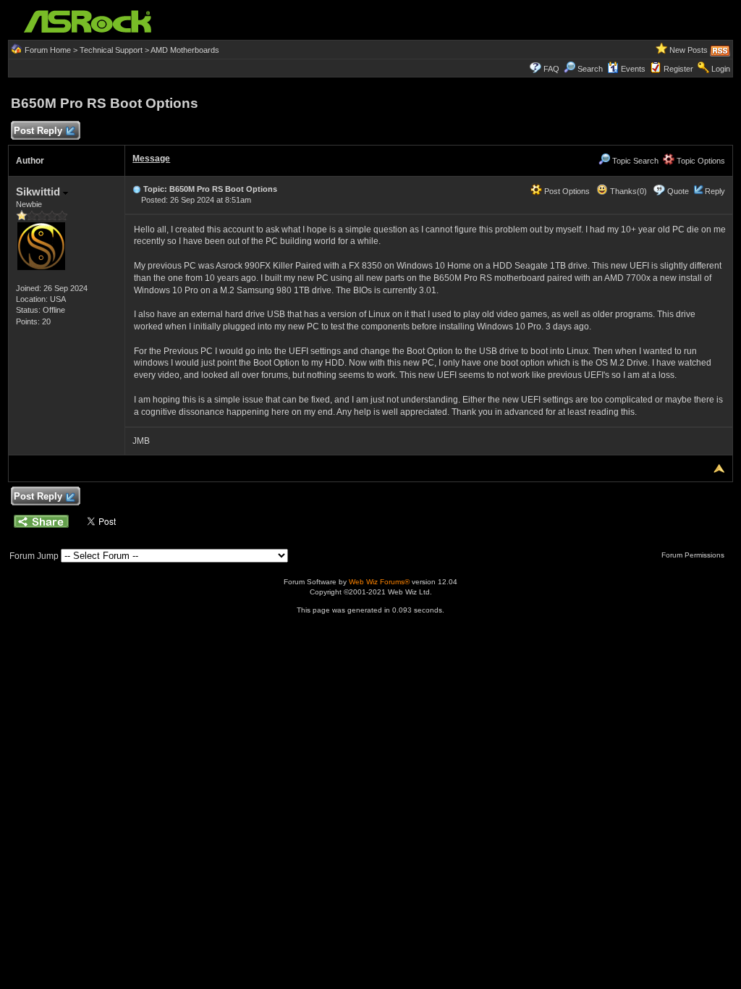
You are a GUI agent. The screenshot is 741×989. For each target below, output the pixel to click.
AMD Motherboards (185, 50)
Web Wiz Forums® (379, 582)
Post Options (566, 191)
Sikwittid (39, 191)
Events (633, 68)
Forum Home (48, 50)
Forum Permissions (694, 555)
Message (151, 158)
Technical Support (111, 50)
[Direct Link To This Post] (136, 189)
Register (678, 68)
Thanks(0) (627, 191)
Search (590, 68)
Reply (715, 191)
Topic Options (699, 160)
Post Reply (38, 130)
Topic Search (634, 160)
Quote (678, 191)
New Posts (688, 50)
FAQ (551, 68)
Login (720, 68)
